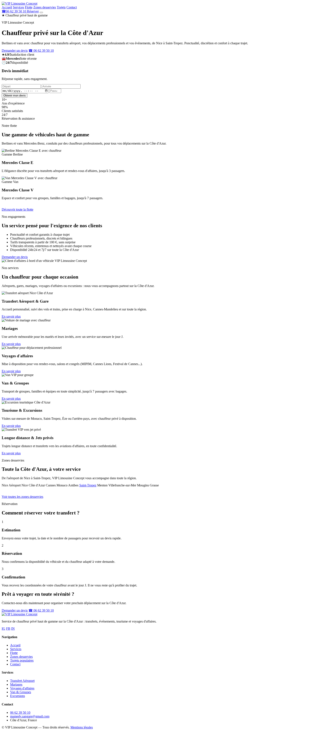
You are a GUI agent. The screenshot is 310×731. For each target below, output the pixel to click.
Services (18, 7)
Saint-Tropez (87, 485)
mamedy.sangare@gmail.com (29, 716)
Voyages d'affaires (22, 688)
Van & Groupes (20, 692)
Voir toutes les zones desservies (22, 496)
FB (8, 628)
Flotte (28, 7)
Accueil (7, 7)
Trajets (61, 7)
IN (13, 628)
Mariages (16, 684)
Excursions (17, 696)
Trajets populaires (22, 660)
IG (3, 628)
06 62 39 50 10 (20, 712)
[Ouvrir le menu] (41, 12)
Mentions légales (81, 727)
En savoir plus (11, 316)
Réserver (33, 11)
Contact (71, 7)
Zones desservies (44, 7)
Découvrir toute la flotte (17, 209)
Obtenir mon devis (14, 95)
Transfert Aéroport (22, 680)
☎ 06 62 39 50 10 (41, 50)
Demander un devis (15, 50)
